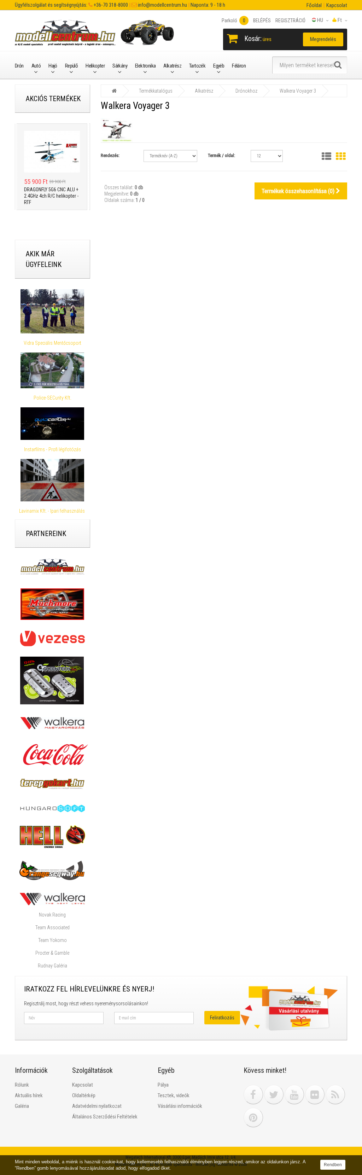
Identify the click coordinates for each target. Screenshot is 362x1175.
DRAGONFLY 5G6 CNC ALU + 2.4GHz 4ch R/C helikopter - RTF (45, 196)
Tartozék (197, 66)
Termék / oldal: (221, 155)
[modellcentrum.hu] (52, 566)
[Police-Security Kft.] (52, 370)
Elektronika (145, 66)
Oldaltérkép (83, 1095)
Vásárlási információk (180, 1106)
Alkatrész (172, 66)
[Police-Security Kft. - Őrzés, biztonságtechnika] (52, 391)
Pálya (163, 1085)
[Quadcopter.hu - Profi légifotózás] (52, 423)
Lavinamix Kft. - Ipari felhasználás (52, 511)
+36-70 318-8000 (110, 5)
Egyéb (218, 66)
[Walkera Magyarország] (52, 722)
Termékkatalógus (156, 91)
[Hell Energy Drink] (52, 836)
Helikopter (95, 66)
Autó (36, 66)
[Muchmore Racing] (52, 603)
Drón (19, 66)
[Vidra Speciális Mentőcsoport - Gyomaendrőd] (52, 311)
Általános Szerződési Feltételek (105, 1116)
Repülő (71, 66)
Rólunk (22, 1085)
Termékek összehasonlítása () (299, 190)
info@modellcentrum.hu (162, 5)
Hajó (52, 66)
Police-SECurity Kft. (52, 398)
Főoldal (314, 5)
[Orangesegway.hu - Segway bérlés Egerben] (51, 870)
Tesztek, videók (173, 1095)
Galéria (22, 1106)
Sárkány (119, 66)
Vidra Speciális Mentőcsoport (52, 343)
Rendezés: (110, 155)
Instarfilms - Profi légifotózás (52, 449)
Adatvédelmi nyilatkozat (97, 1106)
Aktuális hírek (29, 1095)
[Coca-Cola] (54, 754)
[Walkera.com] (52, 899)
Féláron (239, 66)
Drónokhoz (246, 91)
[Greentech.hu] (52, 680)
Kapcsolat (336, 5)
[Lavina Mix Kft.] (52, 480)
